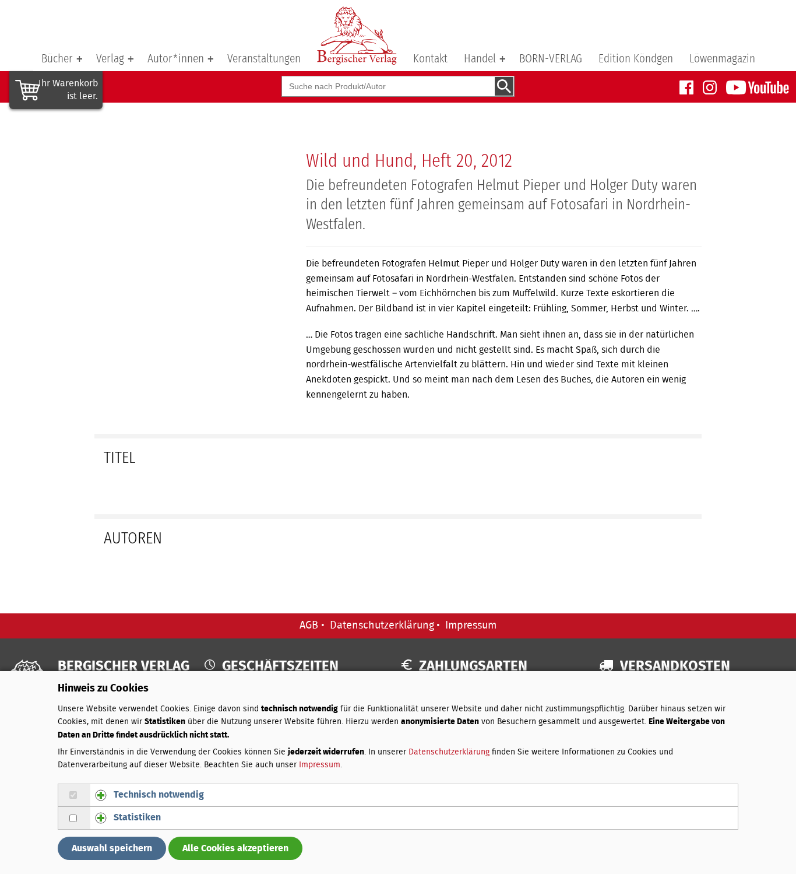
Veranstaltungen (264, 59)
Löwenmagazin (722, 59)
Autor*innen (175, 59)
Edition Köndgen (635, 59)
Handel (480, 59)
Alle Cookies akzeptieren (235, 848)
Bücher (57, 59)
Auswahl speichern (112, 848)
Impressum (470, 625)
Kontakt (430, 59)
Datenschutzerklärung (382, 625)
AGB (309, 625)
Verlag (110, 59)
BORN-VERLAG (550, 59)
